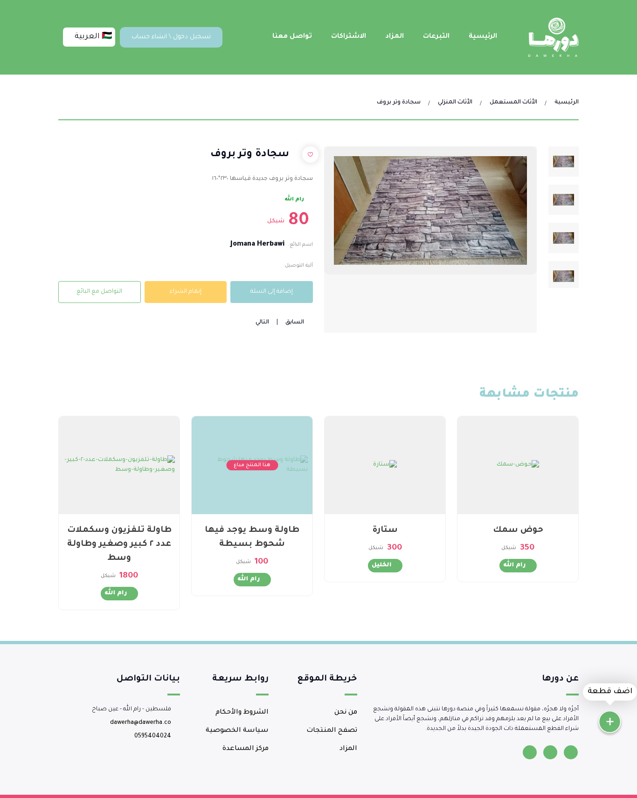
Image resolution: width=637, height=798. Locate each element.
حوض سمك (518, 530)
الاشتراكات (348, 37)
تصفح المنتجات (331, 731)
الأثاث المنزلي (455, 102)
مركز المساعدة (245, 749)
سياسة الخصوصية (237, 731)
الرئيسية (483, 37)
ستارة (385, 530)
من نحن (345, 712)
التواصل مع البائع (99, 292)
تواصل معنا (292, 37)
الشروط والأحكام (242, 712)
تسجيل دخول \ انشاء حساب (171, 37)
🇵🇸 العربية (92, 37)
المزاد (394, 37)
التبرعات (436, 37)
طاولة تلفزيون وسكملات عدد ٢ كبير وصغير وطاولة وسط (119, 544)
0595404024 (152, 736)
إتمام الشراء (185, 292)
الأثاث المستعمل (513, 102)
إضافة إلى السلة (271, 292)
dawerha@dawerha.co (140, 723)
